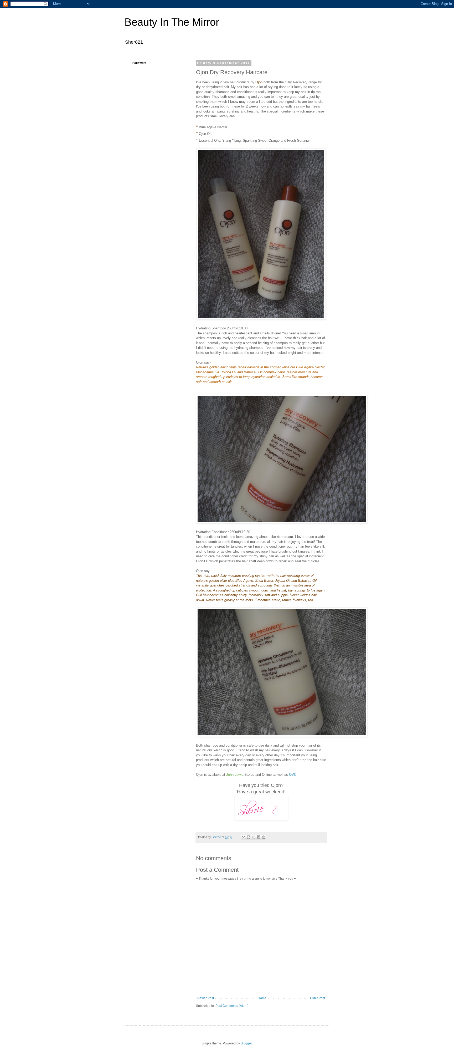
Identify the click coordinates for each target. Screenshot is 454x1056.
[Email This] (243, 837)
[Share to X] (253, 837)
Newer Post (205, 998)
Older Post (317, 998)
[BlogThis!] (248, 837)
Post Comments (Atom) (231, 1006)
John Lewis (234, 775)
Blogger (246, 1043)
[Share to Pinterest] (263, 837)
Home (262, 998)
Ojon (258, 82)
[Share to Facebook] (258, 837)
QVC (292, 775)
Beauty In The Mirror (172, 22)
